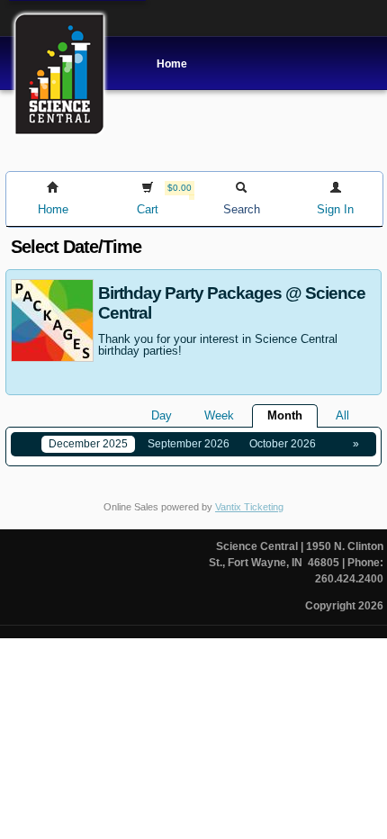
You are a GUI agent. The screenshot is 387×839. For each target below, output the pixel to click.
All (342, 415)
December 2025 (88, 444)
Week (219, 415)
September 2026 (189, 444)
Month (284, 415)
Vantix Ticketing (249, 506)
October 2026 (282, 444)
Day (161, 415)
